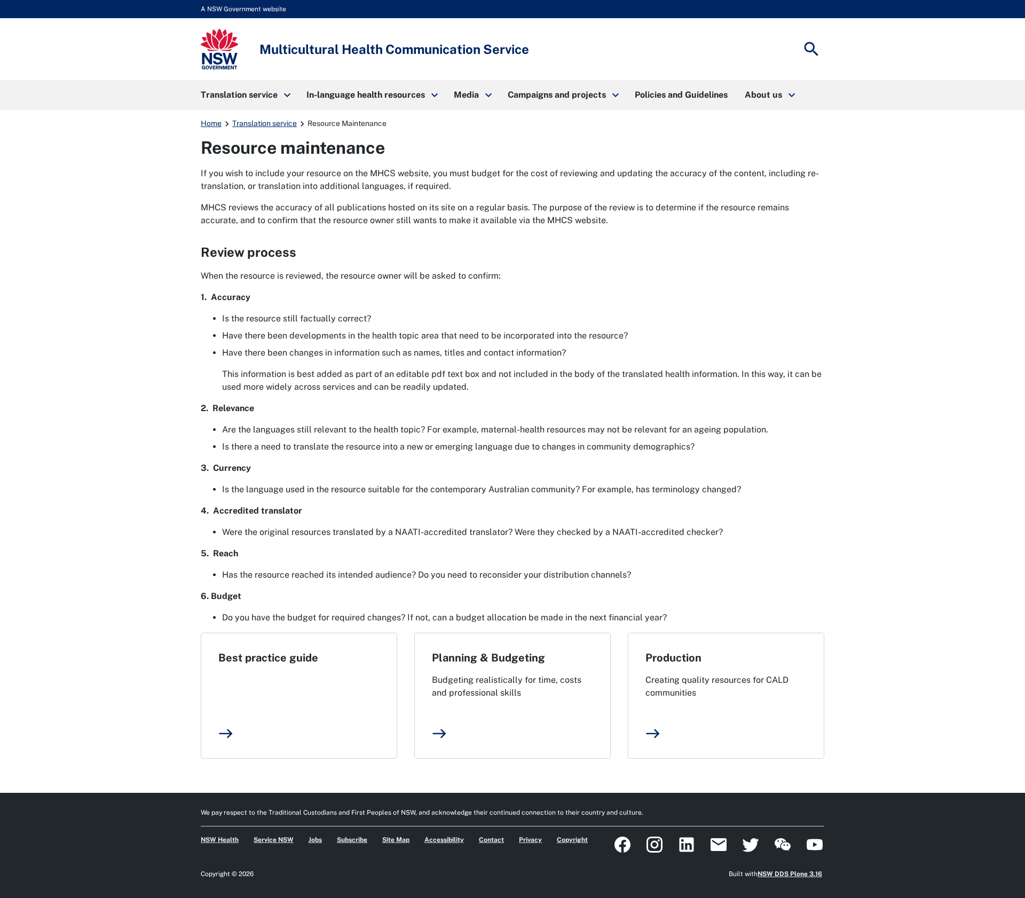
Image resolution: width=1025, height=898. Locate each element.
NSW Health (220, 840)
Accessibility (444, 840)
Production (673, 657)
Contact (491, 840)
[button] (245, 95)
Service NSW (274, 840)
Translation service (264, 123)
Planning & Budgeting (488, 657)
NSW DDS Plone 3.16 (790, 874)
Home (211, 123)
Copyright (572, 840)
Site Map (395, 840)
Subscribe (352, 840)
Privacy (530, 840)
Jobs (315, 840)
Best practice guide (268, 657)
